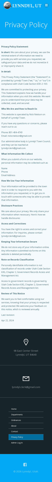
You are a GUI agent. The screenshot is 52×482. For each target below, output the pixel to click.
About (13, 426)
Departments (17, 414)
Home (14, 409)
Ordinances (16, 420)
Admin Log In (17, 442)
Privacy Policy (17, 437)
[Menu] (46, 5)
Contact (14, 431)
